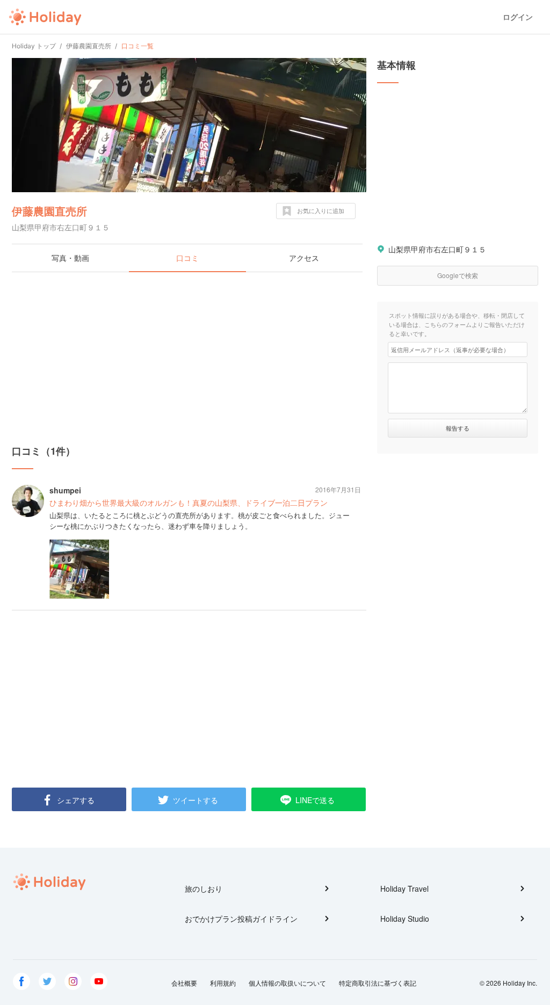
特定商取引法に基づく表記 (377, 982)
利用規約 (223, 982)
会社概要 (184, 982)
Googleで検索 (457, 275)
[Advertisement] (189, 358)
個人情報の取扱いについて (287, 982)
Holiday (45, 17)
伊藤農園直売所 (49, 211)
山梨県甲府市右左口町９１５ (437, 249)
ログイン (518, 16)
